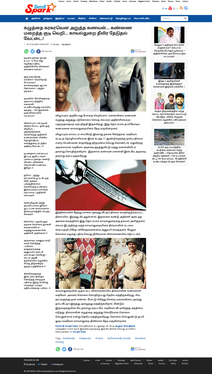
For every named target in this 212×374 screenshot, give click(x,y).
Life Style (117, 1)
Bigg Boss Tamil (144, 1)
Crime (68, 1)
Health (109, 1)
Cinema (61, 1)
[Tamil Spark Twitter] (166, 9)
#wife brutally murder (119, 338)
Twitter (43, 364)
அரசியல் (35, 18)
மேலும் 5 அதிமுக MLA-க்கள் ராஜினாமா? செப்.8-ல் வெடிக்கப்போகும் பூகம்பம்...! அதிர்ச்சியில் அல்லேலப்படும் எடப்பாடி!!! (169, 51)
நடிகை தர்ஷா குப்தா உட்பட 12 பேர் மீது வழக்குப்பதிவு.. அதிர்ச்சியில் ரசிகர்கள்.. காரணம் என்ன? (37, 64)
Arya (57, 44)
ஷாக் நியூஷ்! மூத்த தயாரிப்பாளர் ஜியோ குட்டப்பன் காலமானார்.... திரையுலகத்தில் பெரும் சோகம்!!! (37, 209)
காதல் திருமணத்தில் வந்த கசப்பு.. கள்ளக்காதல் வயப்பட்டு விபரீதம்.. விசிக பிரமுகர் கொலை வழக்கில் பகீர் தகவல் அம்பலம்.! (169, 117)
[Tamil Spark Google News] (186, 8)
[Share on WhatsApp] (26, 51)
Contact (185, 1)
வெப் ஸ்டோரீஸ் (142, 18)
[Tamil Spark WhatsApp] (177, 9)
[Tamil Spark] (40, 9)
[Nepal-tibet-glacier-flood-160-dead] (169, 137)
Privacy (170, 1)
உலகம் (71, 18)
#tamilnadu (69, 338)
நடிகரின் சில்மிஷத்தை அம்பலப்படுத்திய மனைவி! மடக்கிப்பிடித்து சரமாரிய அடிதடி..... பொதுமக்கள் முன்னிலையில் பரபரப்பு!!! (37, 107)
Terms (178, 1)
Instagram (57, 364)
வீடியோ (82, 18)
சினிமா (92, 18)
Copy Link (48, 51)
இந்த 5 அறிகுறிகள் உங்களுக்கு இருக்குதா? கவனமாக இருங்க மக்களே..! (169, 84)
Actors (124, 1)
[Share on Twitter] (32, 51)
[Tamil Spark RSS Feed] (181, 8)
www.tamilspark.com (49, 371)
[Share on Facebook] (38, 51)
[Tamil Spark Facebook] (163, 9)
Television (155, 1)
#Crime (99, 338)
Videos (102, 1)
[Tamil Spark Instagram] (174, 9)
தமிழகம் (47, 18)
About (163, 1)
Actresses (132, 1)
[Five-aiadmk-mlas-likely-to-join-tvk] (169, 35)
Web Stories (93, 1)
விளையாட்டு (106, 18)
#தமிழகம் (66, 44)
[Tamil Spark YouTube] (170, 8)
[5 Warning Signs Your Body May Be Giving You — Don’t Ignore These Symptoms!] (169, 71)
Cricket (75, 1)
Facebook (30, 364)
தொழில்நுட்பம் (123, 18)
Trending (83, 1)
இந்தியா (59, 18)
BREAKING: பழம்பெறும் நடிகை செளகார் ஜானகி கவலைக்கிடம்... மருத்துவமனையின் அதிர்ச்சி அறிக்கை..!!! (37, 228)
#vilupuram (85, 338)
